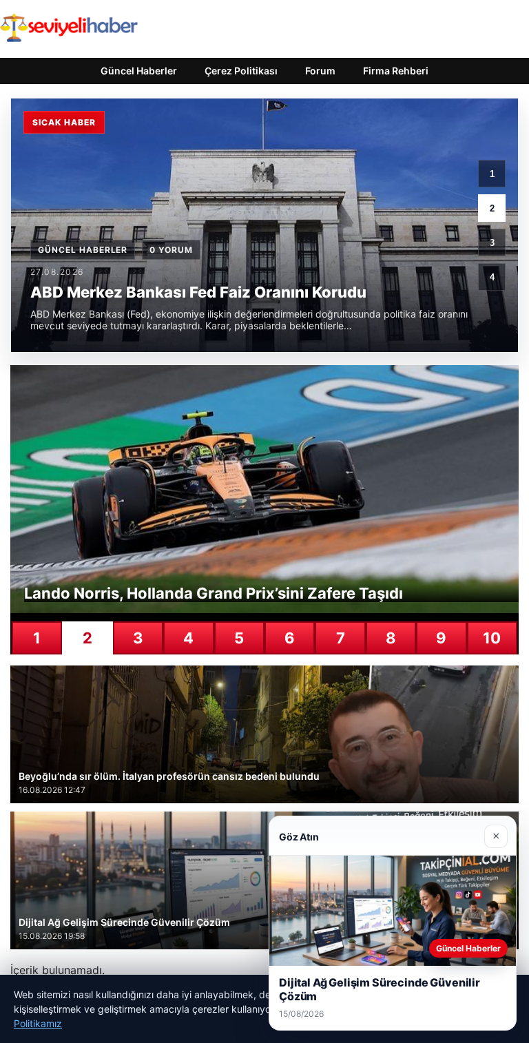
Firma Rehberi (395, 70)
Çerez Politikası (241, 70)
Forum (320, 70)
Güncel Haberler (139, 70)
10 (492, 638)
